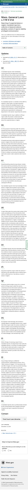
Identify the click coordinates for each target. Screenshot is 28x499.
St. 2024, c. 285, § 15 (14, 61)
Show (4, 12)
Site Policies (14, 475)
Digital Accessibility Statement (9, 472)
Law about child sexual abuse (10, 43)
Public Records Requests (8, 479)
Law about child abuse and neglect (12, 41)
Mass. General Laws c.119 (21, 7)
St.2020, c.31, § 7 (13, 57)
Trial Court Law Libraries (16, 11)
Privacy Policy (5, 475)
